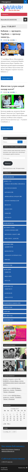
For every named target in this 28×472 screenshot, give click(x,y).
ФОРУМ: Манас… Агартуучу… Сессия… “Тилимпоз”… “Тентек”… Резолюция (12, 390)
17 (24, 416)
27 (10, 420)
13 (10, 416)
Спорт (5, 311)
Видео (6, 276)
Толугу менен (6, 78)
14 (14, 416)
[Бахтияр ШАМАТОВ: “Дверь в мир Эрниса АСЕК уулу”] (20, 366)
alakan (4, 388)
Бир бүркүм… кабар (10, 234)
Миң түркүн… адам (10, 238)
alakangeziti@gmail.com (8, 451)
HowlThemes (4, 469)
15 (17, 416)
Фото (6, 280)
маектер (7, 209)
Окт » (8, 424)
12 (7, 416)
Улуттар (7, 217)
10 (24, 414)
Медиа (6, 269)
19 (7, 418)
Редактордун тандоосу (11, 303)
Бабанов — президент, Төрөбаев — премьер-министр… (11, 33)
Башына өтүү (21, 468)
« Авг (4, 424)
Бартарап (7, 192)
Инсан (6, 205)
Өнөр (6, 259)
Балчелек (7, 293)
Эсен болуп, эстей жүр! (11, 255)
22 (17, 418)
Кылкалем (8, 251)
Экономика (7, 320)
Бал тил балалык (10, 188)
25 (4, 420)
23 (20, 418)
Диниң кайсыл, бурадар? (12, 196)
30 (20, 420)
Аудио (6, 272)
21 (14, 418)
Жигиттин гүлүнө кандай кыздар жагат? (12, 88)
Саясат (6, 307)
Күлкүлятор (7, 223)
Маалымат (7, 227)
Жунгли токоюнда (10, 200)
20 (10, 418)
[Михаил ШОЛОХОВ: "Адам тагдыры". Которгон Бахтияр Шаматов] (20, 354)
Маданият (7, 244)
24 (24, 418)
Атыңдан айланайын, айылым (14, 184)
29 (17, 420)
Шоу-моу (6, 316)
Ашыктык (7, 289)
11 (4, 416)
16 (20, 416)
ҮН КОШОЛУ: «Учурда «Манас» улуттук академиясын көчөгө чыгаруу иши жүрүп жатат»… (14, 382)
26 (7, 420)
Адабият (7, 247)
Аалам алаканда (10, 230)
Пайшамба (7, 286)
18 (4, 418)
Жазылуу (8, 163)
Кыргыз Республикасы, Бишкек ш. (11, 449)
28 (14, 420)
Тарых (6, 213)
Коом (5, 181)
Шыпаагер (8, 297)
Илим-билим (8, 177)
